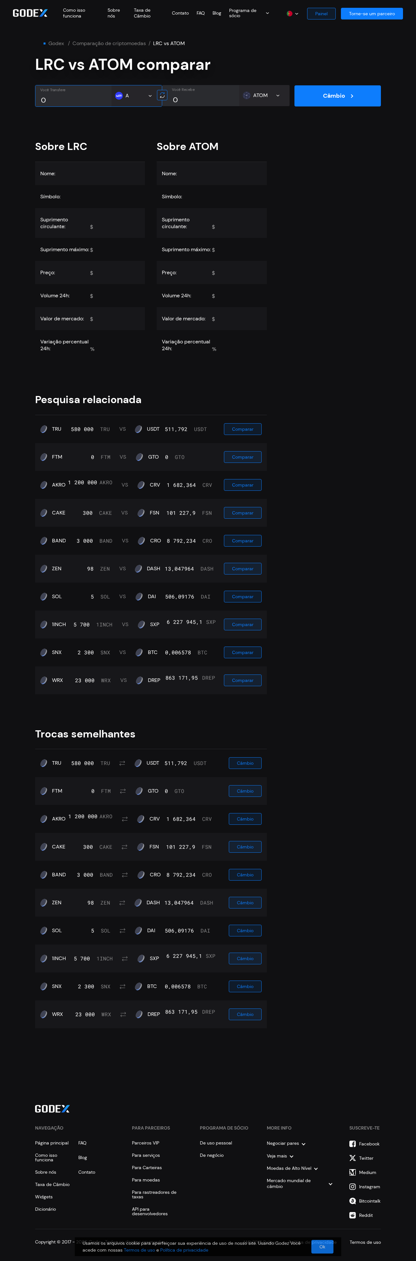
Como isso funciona (74, 13)
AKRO (59, 485)
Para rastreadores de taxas (154, 1194)
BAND (59, 540)
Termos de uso (139, 1250)
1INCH (59, 624)
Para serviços (146, 1155)
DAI (152, 596)
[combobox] (249, 13)
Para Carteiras (147, 1167)
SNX (57, 652)
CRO (155, 540)
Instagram (369, 1186)
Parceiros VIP (145, 1143)
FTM (57, 457)
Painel (321, 14)
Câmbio (334, 96)
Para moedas (146, 1180)
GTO (153, 457)
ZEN (56, 568)
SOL (57, 596)
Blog (217, 13)
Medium (367, 1172)
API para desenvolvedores (150, 1211)
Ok (322, 1247)
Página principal (52, 1143)
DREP (154, 680)
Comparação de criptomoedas (109, 43)
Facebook (369, 1144)
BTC (153, 652)
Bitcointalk (370, 1201)
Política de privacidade (184, 1250)
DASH (153, 568)
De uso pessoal (216, 1143)
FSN (154, 512)
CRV (155, 485)
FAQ (201, 13)
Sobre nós (114, 13)
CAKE (58, 512)
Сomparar (243, 429)
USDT (153, 429)
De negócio (212, 1155)
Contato (180, 13)
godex (56, 43)
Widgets (44, 1196)
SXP (154, 624)
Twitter (366, 1158)
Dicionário (45, 1209)
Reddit (366, 1215)
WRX (57, 680)
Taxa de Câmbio (142, 13)
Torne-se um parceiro (372, 14)
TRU (56, 429)
